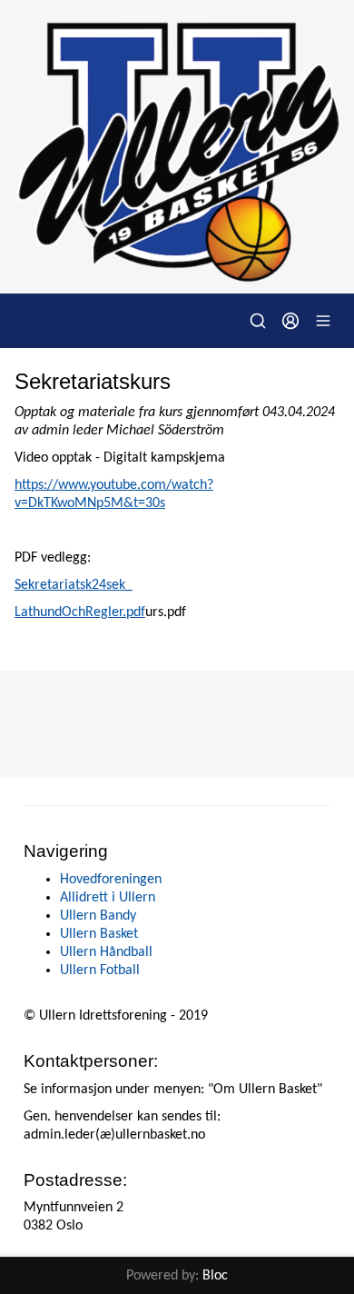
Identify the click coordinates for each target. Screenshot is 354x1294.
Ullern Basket (99, 934)
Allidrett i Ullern (107, 898)
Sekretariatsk (53, 585)
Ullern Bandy (98, 916)
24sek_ (112, 585)
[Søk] (257, 320)
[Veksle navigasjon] (323, 320)
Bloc (215, 1276)
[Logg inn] (290, 320)
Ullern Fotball (100, 970)
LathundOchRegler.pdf (80, 612)
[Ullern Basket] (177, 147)
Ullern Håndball (106, 952)
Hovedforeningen (111, 879)
